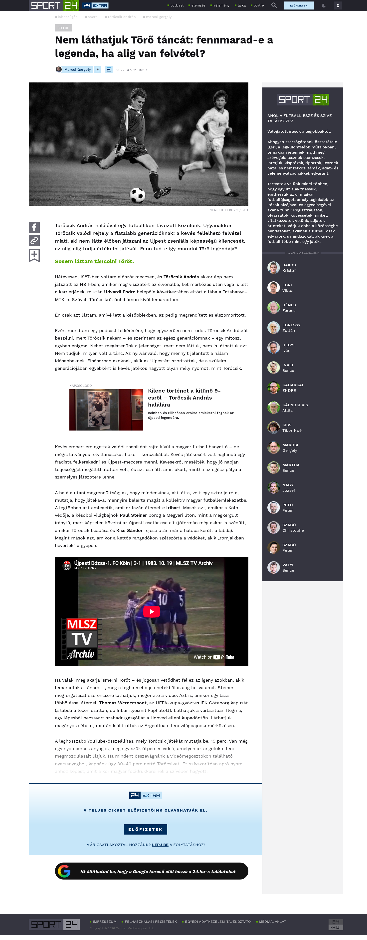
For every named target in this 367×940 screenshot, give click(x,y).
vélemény (221, 5)
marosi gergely (159, 17)
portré (259, 5)
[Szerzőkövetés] (97, 69)
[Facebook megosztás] (34, 227)
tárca (242, 5)
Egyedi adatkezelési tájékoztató (218, 922)
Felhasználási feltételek (151, 922)
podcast (177, 5)
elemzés (198, 5)
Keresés (274, 5)
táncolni (105, 261)
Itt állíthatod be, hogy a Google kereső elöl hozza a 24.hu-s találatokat (157, 871)
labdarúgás (67, 17)
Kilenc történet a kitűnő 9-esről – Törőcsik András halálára (184, 398)
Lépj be (160, 844)
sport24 (303, 99)
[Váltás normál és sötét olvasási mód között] (324, 5)
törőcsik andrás (122, 17)
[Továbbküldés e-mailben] (34, 240)
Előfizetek (299, 5)
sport (92, 17)
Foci (63, 27)
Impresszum (105, 922)
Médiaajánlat (272, 922)
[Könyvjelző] (34, 255)
